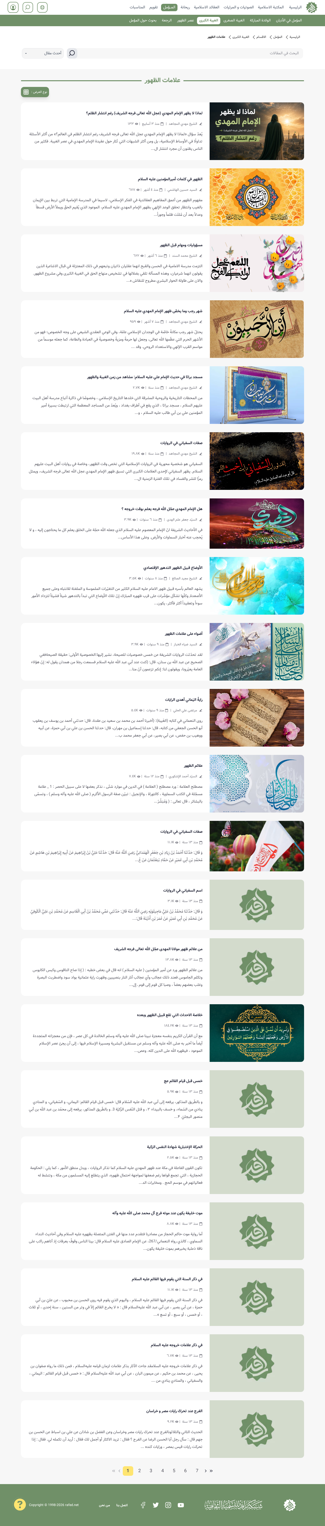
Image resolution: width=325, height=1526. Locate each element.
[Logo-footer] (233, 1505)
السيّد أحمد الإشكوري (183, 776)
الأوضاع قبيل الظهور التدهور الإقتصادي (172, 568)
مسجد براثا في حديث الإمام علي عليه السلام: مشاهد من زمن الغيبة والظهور (144, 377)
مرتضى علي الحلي (185, 710)
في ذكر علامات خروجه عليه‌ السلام (176, 1345)
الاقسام (261, 37)
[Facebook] (143, 1505)
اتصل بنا (122, 1505)
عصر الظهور (185, 20)
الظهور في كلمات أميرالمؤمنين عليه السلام (170, 179)
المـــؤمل (169, 7)
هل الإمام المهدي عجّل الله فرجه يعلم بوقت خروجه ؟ (162, 509)
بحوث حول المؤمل (143, 20)
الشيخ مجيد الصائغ (184, 578)
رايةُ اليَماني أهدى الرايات (183, 700)
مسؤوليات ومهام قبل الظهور (181, 245)
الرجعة (167, 20)
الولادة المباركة (260, 20)
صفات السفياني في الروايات (181, 443)
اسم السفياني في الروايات (182, 891)
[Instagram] (168, 1505)
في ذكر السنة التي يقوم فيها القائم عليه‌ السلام (167, 1279)
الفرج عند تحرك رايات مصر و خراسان (174, 1411)
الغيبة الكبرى (208, 20)
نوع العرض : (39, 92)
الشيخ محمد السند (184, 255)
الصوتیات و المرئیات (239, 7)
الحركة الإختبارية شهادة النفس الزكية (174, 1147)
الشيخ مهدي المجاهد (183, 123)
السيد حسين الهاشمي (182, 189)
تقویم (153, 7)
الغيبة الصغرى (234, 20)
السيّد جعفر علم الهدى (182, 519)
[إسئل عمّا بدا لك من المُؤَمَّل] (20, 1503)
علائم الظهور (193, 766)
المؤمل (277, 37)
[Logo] (289, 1505)
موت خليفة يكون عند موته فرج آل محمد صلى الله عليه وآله (157, 1213)
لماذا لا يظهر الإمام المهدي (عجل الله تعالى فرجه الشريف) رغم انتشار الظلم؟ (144, 113)
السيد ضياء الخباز (185, 644)
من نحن (104, 1505)
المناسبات (137, 7)
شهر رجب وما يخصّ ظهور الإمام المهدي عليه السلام (163, 311)
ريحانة (185, 7)
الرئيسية (295, 7)
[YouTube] (181, 1505)
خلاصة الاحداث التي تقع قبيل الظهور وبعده (169, 1015)
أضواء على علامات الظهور (183, 634)
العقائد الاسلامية (206, 7)
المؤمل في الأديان (289, 20)
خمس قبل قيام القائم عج (183, 1081)
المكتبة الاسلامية (271, 7)
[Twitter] (156, 1505)
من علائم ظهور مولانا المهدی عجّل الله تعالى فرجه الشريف (158, 949)
